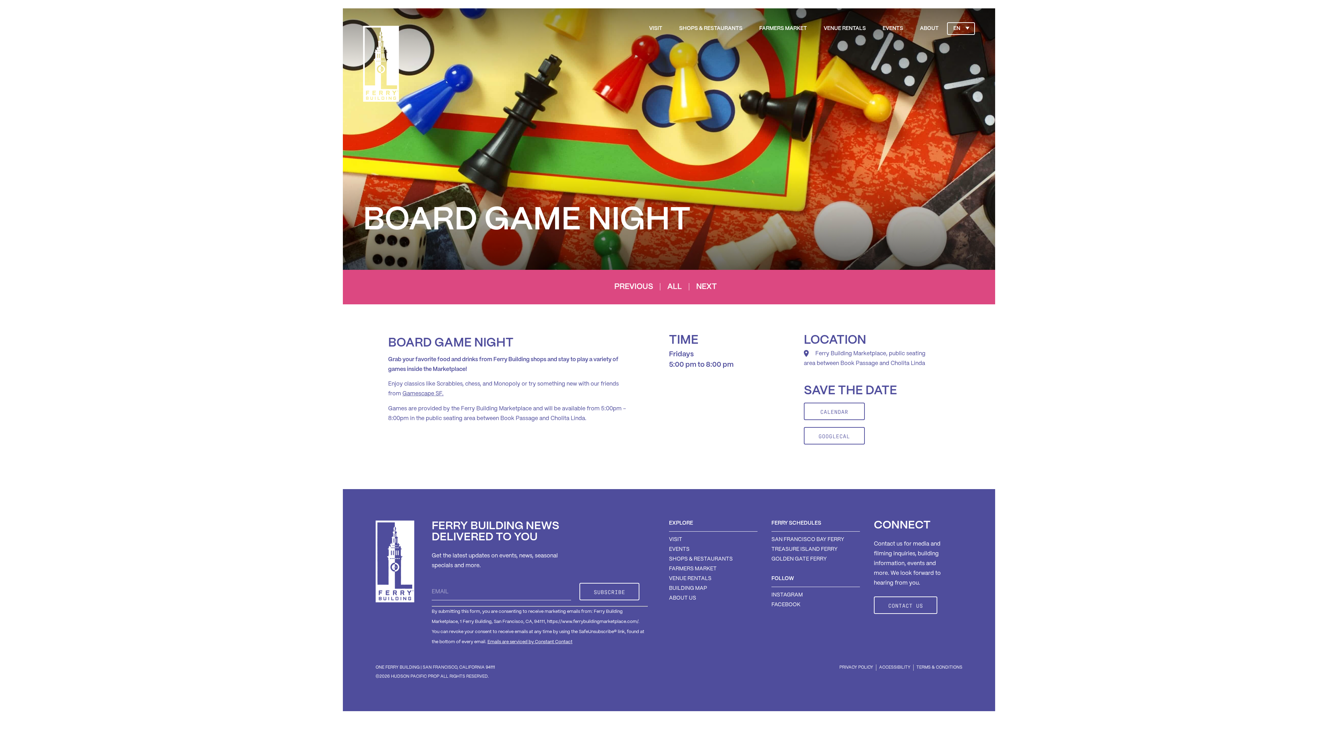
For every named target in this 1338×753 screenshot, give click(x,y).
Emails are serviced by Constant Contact (529, 642)
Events (893, 28)
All (674, 286)
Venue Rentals (845, 28)
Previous (633, 286)
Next (706, 286)
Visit (655, 28)
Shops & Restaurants (711, 28)
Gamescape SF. (423, 393)
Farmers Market (783, 28)
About (929, 28)
